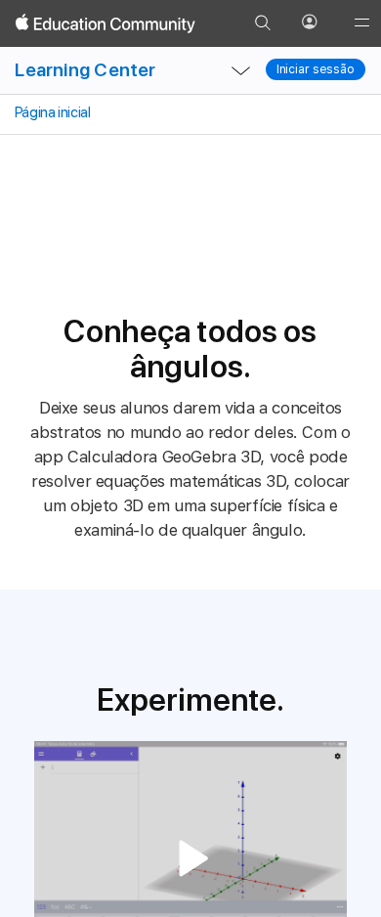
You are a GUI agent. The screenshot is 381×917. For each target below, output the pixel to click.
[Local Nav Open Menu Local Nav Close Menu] (241, 70)
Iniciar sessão (315, 69)
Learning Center (85, 70)
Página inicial (51, 112)
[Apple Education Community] (105, 23)
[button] (190, 858)
